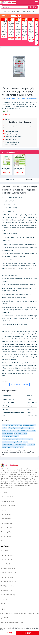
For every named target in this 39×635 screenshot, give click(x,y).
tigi (21, 425)
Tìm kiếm (32, 7)
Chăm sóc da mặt (6, 555)
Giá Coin (2, 630)
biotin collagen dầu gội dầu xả (11, 439)
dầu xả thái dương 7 (18, 447)
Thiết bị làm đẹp (6, 590)
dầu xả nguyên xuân (20, 444)
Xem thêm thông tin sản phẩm (19, 384)
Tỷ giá (12, 628)
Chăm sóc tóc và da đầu (13, 11)
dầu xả (12, 430)
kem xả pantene (7, 444)
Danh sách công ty (6, 519)
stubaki (4, 428)
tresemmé (5, 430)
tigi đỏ (28, 430)
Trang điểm (4, 551)
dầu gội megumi (7, 436)
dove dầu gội (18, 433)
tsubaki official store (29, 425)
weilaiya (16, 436)
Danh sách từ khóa (6, 523)
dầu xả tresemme (7, 433)
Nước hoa (3, 599)
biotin (17, 430)
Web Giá (35, 628)
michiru (25, 442)
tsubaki (23, 430)
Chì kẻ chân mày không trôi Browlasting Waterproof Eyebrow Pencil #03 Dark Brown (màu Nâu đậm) (18, 452)
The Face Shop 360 (20, 628)
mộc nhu (30, 428)
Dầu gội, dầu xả (26, 11)
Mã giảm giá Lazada (7, 532)
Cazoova (8, 98)
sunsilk (4, 442)
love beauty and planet (15, 442)
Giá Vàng (29, 628)
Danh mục (3, 510)
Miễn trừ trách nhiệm (7, 505)
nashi (33, 430)
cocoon (11, 425)
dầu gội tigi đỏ (12, 428)
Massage (13, 268)
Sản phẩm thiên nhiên (7, 568)
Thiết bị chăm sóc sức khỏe (9, 586)
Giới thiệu (10, 180)
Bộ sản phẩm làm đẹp (7, 595)
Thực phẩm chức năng (8, 581)
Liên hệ (2, 541)
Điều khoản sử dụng (7, 501)
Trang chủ (3, 11)
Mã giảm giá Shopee (7, 536)
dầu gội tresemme (27, 439)
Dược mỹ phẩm (5, 564)
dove (25, 433)
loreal (16, 425)
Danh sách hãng (5, 514)
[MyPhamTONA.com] (11, 2)
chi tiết (29, 180)
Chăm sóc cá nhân (6, 577)
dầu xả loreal (6, 447)
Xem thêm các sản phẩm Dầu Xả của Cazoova (24, 98)
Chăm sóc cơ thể (6, 559)
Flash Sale (5, 16)
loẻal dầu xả (31, 444)
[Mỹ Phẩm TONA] (9, 465)
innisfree (4, 425)
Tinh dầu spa (4, 603)
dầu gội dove (22, 428)
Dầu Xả (33, 11)
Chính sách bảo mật (7, 497)
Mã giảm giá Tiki (6, 527)
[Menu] (36, 2)
